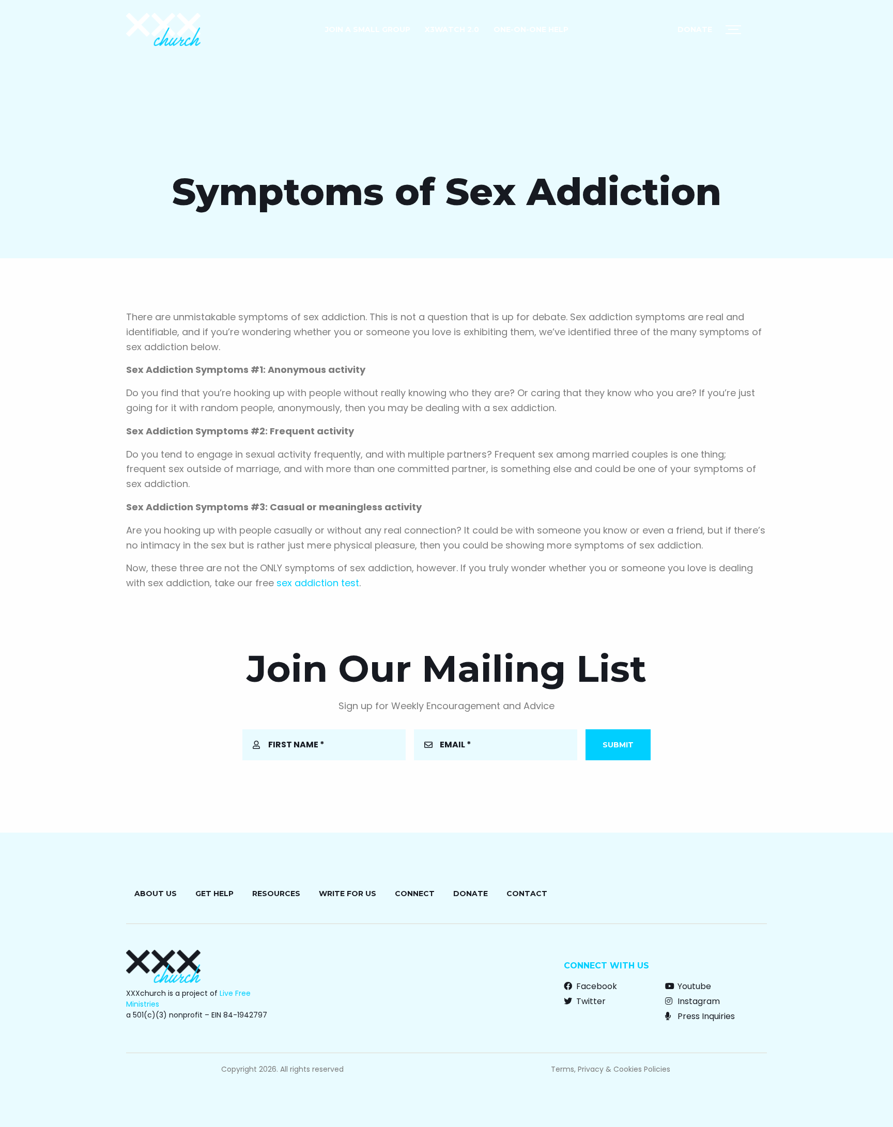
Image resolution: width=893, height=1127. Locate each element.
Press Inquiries (705, 1016)
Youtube (693, 986)
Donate (695, 29)
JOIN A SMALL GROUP (367, 29)
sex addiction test (317, 582)
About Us (155, 893)
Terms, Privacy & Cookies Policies (610, 1069)
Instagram (697, 1001)
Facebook (595, 986)
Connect (415, 893)
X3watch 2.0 (452, 29)
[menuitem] (368, 29)
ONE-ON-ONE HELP (531, 29)
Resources (276, 893)
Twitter (590, 1001)
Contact (526, 893)
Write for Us (347, 893)
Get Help (214, 893)
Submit (618, 744)
